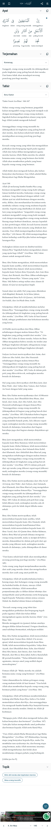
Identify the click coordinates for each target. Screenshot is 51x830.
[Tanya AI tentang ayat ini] (46, 806)
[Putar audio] (46, 18)
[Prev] (3, 825)
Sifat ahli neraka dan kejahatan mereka (20, 775)
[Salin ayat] (47, 10)
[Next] (47, 825)
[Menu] (3, 3)
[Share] (41, 3)
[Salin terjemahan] (47, 54)
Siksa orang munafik (12, 780)
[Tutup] (48, 813)
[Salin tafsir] (47, 86)
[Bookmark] (9, 3)
